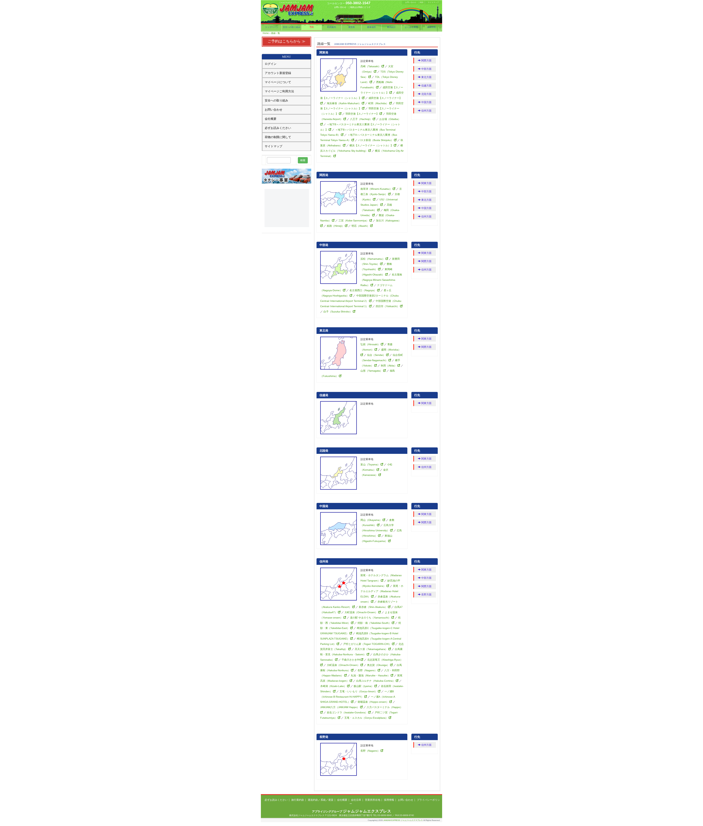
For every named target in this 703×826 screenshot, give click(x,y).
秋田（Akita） (389, 365)
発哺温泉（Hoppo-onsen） (373, 701)
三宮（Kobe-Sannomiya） (354, 220)
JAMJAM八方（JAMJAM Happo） (340, 707)
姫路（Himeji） (336, 225)
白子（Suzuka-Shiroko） (338, 311)
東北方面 (426, 77)
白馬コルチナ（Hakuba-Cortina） (376, 680)
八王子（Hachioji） (361, 119)
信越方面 (426, 85)
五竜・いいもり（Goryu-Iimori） (359, 691)
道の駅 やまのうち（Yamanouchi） (370, 617)
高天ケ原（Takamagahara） (371, 649)
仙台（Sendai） (376, 354)
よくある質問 (411, 27)
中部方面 (426, 68)
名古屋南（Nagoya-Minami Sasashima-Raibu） (381, 280)
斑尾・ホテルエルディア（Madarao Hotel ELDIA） (381, 591)
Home (266, 33)
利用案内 (331, 27)
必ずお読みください (278, 127)
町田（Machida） (378, 103)
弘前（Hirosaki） (370, 344)
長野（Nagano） (368, 670)
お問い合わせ (273, 109)
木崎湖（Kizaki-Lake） (333, 686)
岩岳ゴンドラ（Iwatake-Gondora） (347, 712)
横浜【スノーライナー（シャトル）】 (371, 145)
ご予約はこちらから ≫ (286, 41)
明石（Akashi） (361, 225)
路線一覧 (275, 33)
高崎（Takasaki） (371, 66)
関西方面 (426, 60)
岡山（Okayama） (371, 519)
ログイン (270, 63)
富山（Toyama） (370, 464)
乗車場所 (371, 27)
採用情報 (431, 27)
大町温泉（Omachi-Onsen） (361, 612)
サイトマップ (433, 2)
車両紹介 (391, 27)
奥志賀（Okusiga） (378, 665)
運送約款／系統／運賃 (320, 799)
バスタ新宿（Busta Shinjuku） (376, 140)
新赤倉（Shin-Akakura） (373, 606)
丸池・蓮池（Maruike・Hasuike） (371, 675)
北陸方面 (426, 93)
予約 (311, 27)
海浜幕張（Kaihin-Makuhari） (344, 103)
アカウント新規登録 (278, 73)
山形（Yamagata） (371, 370)
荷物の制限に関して (278, 137)
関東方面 (426, 183)
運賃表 (351, 27)
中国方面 (426, 102)
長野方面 (426, 594)
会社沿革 (356, 799)
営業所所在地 (372, 799)
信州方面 (426, 110)
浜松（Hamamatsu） (373, 258)
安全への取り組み (291, 27)
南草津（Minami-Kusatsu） (376, 188)
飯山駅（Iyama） (364, 686)
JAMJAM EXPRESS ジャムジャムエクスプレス (403, 820)
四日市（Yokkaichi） (388, 306)
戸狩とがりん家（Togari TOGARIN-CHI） (367, 643)
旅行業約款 (297, 799)
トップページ (271, 27)
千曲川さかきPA (351, 659)
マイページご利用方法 (279, 91)
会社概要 (270, 118)
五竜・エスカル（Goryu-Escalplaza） (366, 717)
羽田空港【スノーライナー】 (362, 113)
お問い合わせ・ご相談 (414, 2)
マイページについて (278, 82)
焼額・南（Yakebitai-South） (375, 622)
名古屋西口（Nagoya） (363, 290)
